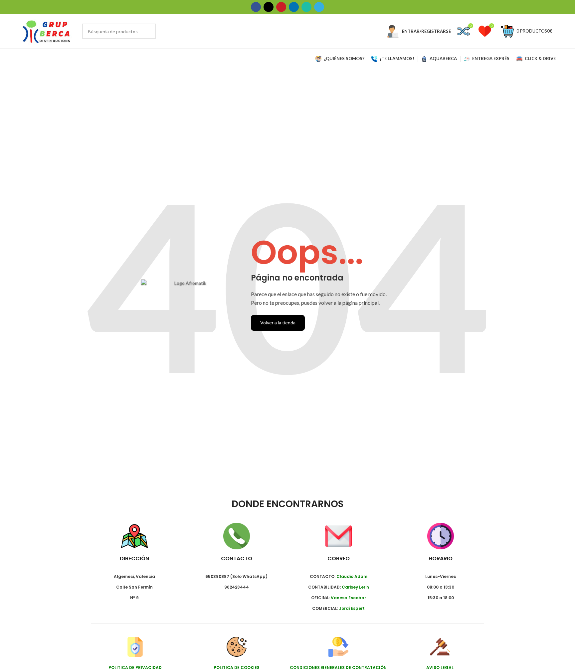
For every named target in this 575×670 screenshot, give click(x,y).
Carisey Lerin (355, 587)
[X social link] (269, 7)
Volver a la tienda (277, 322)
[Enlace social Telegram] (319, 7)
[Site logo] (46, 31)
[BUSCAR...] (148, 31)
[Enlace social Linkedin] (294, 7)
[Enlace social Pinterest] (281, 7)
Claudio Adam (351, 576)
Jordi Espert (352, 608)
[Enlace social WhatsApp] (306, 7)
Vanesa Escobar (348, 598)
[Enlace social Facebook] (256, 7)
